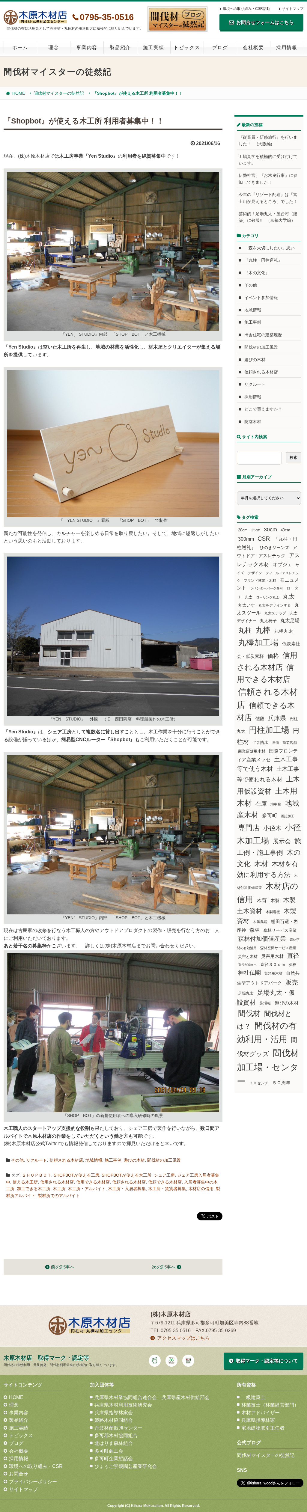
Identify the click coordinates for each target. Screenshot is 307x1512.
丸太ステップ (275, 613)
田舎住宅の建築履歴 (263, 334)
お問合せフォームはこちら (265, 22)
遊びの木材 (134, 1160)
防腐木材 (252, 421)
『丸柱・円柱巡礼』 (263, 260)
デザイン (255, 573)
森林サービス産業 (280, 930)
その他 (17, 1160)
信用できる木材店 (93, 1182)
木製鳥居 (260, 922)
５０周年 (281, 1082)
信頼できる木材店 (165, 1182)
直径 (293, 955)
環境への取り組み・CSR (36, 1466)
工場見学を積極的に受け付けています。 (268, 159)
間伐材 (249, 1013)
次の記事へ (164, 1267)
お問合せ (18, 1473)
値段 (259, 718)
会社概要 (253, 47)
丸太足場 (290, 620)
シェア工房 (164, 1175)
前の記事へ (62, 1267)
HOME (18, 93)
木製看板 (273, 912)
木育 (262, 900)
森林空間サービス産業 (278, 948)
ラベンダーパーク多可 (266, 588)
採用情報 (286, 47)
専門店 (249, 828)
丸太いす (246, 605)
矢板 (292, 965)
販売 (291, 982)
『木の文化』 (257, 272)
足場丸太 (246, 993)
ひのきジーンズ (274, 547)
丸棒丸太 (283, 631)
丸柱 (245, 630)
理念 (53, 47)
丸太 (289, 596)
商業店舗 (289, 742)
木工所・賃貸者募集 (167, 1188)
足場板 (265, 1003)
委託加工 (287, 816)
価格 (273, 656)
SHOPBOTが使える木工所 (126, 1175)
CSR (264, 538)
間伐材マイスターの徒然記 (59, 93)
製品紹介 (120, 47)
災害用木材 (272, 956)
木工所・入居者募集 (127, 1188)
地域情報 (93, 1160)
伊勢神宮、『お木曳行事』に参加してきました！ (268, 178)
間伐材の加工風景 (164, 1160)
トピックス (187, 47)
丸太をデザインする (274, 605)
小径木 (272, 828)
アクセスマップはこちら (183, 1338)
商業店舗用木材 (251, 751)
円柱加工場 (269, 730)
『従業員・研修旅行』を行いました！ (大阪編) (268, 140)
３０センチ (259, 1083)
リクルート (36, 1160)
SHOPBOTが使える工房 (76, 1175)
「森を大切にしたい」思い (269, 247)
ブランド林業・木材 (260, 580)
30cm (270, 530)
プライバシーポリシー (33, 1481)
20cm (243, 530)
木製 (274, 900)
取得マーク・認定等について (267, 1360)
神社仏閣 (249, 973)
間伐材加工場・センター (268, 1067)
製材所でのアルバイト (59, 1195)
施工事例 (113, 1160)
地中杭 (275, 804)
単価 (275, 742)
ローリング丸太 (267, 597)
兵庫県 (277, 718)
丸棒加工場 (258, 642)
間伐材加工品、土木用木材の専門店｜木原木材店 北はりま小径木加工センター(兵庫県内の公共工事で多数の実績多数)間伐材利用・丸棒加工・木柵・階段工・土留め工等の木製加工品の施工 (35, 17)
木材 (261, 864)
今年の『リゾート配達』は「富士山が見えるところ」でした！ (268, 197)
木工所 (59, 1188)
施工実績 (153, 47)
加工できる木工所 (33, 1188)
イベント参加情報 (261, 297)
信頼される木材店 (66, 1160)
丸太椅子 (268, 620)
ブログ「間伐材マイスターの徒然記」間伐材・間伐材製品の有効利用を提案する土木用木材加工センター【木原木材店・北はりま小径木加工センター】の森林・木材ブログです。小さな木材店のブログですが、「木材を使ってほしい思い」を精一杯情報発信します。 (177, 19)
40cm (285, 530)
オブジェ (282, 564)
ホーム (20, 47)
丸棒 (262, 630)
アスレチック (271, 555)
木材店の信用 (200, 1188)
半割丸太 (261, 742)
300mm (246, 539)
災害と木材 (248, 956)
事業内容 (86, 47)
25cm (255, 530)
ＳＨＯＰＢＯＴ (36, 1175)
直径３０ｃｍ (272, 964)
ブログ (220, 47)
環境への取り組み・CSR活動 (246, 9)
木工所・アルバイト (87, 1188)
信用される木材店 (57, 1182)
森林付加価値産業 (262, 938)
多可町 (269, 815)
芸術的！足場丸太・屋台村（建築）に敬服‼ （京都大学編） (268, 217)
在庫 (261, 803)
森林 (254, 930)
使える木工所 (25, 1182)
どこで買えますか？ (263, 409)
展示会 (282, 841)
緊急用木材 (273, 973)
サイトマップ (292, 9)
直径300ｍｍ (247, 965)
